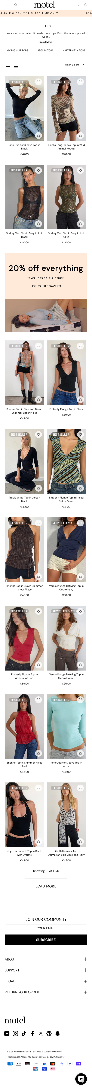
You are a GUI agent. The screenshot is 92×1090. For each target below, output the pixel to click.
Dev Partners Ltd (57, 1057)
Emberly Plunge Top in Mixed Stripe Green (66, 499)
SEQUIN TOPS (45, 50)
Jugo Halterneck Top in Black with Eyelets (24, 853)
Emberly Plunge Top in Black (66, 409)
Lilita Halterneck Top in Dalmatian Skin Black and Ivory (66, 853)
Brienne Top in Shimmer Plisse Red (24, 764)
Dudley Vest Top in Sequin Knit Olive (66, 235)
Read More (46, 42)
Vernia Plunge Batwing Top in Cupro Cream (66, 676)
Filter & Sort (72, 64)
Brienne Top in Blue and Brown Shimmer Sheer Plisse (24, 411)
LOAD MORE (46, 886)
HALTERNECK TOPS (74, 50)
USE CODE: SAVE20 (46, 286)
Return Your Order (22, 992)
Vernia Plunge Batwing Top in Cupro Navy (66, 587)
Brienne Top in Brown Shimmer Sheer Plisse (24, 587)
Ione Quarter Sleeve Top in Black (24, 146)
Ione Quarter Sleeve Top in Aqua (66, 764)
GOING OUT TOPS (17, 50)
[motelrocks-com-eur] (44, 5)
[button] (38, 81)
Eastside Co (56, 1051)
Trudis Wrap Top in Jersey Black (24, 499)
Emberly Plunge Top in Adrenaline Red (24, 676)
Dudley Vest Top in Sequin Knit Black (24, 235)
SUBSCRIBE (46, 940)
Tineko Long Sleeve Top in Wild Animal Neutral (66, 146)
